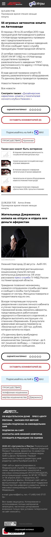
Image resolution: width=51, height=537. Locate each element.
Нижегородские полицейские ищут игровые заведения (28, 162)
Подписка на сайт (13, 430)
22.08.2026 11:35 (8, 203)
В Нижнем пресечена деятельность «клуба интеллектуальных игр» (28, 153)
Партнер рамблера (25, 524)
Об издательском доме (16, 416)
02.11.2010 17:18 (8, 11)
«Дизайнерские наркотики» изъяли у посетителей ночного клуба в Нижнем (20, 96)
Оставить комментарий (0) (25, 120)
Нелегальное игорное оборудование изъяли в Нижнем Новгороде (29, 179)
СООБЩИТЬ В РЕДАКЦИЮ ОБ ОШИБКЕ (22, 438)
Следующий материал (24, 530)
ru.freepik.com (8, 259)
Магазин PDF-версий (26, 420)
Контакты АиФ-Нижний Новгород (22, 434)
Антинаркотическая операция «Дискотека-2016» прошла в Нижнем (28, 188)
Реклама (7, 420)
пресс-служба (22, 277)
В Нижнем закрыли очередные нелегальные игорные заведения (27, 171)
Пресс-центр (39, 416)
